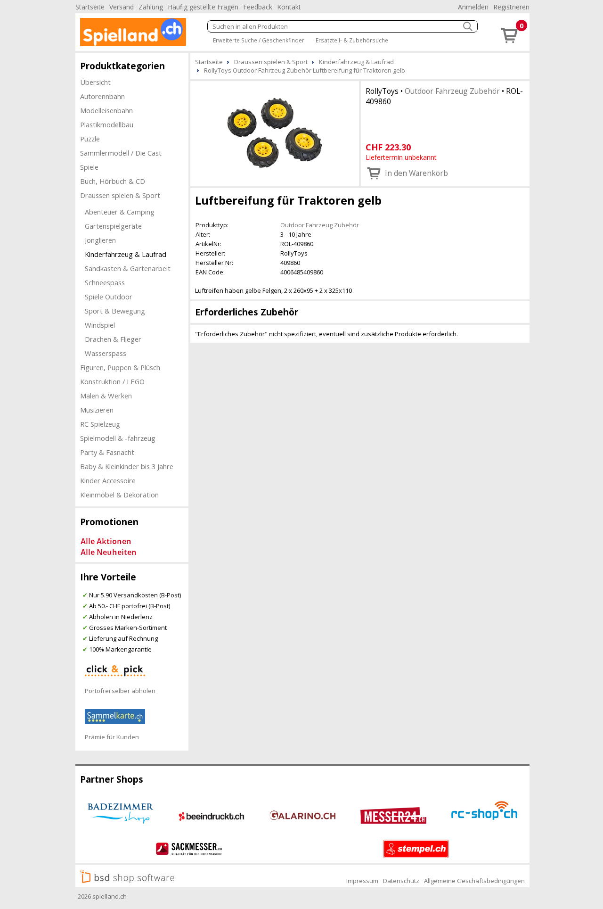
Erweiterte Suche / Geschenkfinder (258, 40)
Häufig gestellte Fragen (203, 6)
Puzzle (90, 138)
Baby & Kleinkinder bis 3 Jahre (126, 466)
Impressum (362, 880)
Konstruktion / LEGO (112, 381)
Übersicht (95, 82)
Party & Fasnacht (107, 452)
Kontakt (289, 6)
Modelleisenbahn (106, 110)
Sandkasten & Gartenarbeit (128, 268)
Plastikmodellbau (106, 124)
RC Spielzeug (100, 424)
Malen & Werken (106, 395)
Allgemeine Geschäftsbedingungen (474, 880)
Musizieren (97, 409)
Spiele (89, 167)
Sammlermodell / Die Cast (121, 152)
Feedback (257, 6)
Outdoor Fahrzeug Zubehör (452, 91)
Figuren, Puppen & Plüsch (120, 367)
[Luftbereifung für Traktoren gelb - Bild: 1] (275, 132)
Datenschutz (401, 880)
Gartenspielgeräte (113, 226)
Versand (121, 6)
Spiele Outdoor (108, 296)
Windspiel (100, 325)
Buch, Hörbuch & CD (112, 181)
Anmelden (473, 6)
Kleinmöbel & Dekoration (119, 494)
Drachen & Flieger (113, 339)
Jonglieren (100, 240)
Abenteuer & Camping (120, 211)
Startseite (90, 6)
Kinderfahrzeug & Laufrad (125, 254)
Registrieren (511, 6)
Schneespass (105, 282)
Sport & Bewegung (115, 310)
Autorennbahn (102, 96)
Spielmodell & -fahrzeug (117, 438)
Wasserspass (105, 353)
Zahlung (151, 6)
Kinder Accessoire (108, 480)
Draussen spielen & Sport (120, 195)
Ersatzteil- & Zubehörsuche (352, 40)
